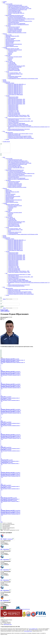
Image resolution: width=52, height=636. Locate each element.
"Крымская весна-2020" (13, 107)
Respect (9, 14)
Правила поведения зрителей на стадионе (17, 32)
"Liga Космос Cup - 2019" (13, 111)
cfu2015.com (3, 310)
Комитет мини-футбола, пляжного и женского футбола (20, 21)
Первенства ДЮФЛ (10, 83)
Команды (10, 53)
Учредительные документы (14, 26)
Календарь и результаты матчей (15, 49)
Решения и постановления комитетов (14, 44)
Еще (6, 117)
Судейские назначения (10, 38)
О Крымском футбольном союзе (15, 5)
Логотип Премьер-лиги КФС (14, 10)
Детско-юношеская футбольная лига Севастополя (19, 129)
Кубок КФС (8, 37)
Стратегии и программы (13, 28)
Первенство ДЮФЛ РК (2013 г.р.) (15, 88)
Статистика (10, 52)
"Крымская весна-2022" (13, 104)
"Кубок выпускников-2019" (14, 112)
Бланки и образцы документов (14, 31)
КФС (4, 2)
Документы (8, 25)
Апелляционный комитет (13, 22)
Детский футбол (6, 81)
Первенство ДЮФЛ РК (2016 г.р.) (15, 92)
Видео (9, 75)
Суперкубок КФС (12, 63)
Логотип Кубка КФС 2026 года (15, 11)
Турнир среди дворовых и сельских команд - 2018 (19, 116)
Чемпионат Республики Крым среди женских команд (19, 135)
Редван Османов (4, 309)
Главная (4, 1)
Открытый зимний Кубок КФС (15, 67)
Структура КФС (9, 3)
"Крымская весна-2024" (13, 96)
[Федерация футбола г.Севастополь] (28, 616)
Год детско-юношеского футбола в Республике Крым (19, 125)
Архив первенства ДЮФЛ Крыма (15, 94)
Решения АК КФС (10, 42)
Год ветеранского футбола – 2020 (15, 73)
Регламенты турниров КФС (14, 70)
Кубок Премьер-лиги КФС (14, 69)
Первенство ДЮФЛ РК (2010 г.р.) (15, 85)
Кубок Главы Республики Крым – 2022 (16, 99)
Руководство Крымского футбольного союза (17, 6)
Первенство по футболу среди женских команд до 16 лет (20, 133)
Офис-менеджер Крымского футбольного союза (18, 7)
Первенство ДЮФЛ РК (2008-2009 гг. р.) (17, 84)
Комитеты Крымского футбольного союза (15, 15)
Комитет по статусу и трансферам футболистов (18, 24)
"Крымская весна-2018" (13, 109)
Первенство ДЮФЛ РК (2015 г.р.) (15, 91)
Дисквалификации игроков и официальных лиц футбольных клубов (23, 78)
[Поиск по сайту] (1, 297)
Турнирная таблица (12, 50)
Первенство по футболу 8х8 (14, 134)
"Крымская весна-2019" (13, 108)
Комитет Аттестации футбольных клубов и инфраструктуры (21, 18)
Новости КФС (9, 34)
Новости (5, 33)
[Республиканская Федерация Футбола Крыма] (24, 616)
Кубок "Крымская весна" (13, 68)
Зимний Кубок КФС (12, 64)
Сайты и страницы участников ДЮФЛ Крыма (18, 124)
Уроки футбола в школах (13, 119)
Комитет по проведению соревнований (16, 23)
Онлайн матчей (11, 62)
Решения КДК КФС (10, 41)
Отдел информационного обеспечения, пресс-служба (19, 8)
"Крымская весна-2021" (13, 106)
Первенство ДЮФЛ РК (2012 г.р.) (15, 87)
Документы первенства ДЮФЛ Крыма (16, 123)
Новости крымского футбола (12, 46)
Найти (4, 299)
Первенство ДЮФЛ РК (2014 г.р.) (15, 90)
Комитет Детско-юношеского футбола (16, 19)
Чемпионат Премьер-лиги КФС (12, 36)
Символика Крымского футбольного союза (17, 9)
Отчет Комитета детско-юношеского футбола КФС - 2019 (20, 121)
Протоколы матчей (10, 39)
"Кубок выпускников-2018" (14, 114)
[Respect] (11, 616)
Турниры (5, 47)
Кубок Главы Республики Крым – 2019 (16, 102)
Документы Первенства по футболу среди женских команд (21, 138)
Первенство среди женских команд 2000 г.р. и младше (20, 137)
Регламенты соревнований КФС (15, 29)
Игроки (4, 80)
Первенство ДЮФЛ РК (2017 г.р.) (15, 93)
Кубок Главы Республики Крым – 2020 (16, 101)
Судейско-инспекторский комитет (15, 16)
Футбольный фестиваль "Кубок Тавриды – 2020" (18, 115)
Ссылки (7, 71)
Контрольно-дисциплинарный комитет (16, 17)
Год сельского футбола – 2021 (14, 72)
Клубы (4, 79)
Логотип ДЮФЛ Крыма (13, 122)
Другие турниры (9, 61)
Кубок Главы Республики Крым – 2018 (16, 103)
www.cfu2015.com (33, 628)
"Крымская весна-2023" (13, 98)
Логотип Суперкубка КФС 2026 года (16, 13)
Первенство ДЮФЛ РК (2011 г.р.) (15, 86)
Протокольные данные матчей (14, 76)
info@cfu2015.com (7, 624)
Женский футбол (9, 132)
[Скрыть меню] (1, 306)
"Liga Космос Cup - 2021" (13, 110)
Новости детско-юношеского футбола (16, 130)
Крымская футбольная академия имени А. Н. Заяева (19, 118)
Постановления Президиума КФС (13, 40)
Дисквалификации (10, 45)
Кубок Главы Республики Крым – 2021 (16, 100)
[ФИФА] (41, 616)
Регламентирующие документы (15, 30)
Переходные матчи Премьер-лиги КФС (16, 65)
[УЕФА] (33, 616)
